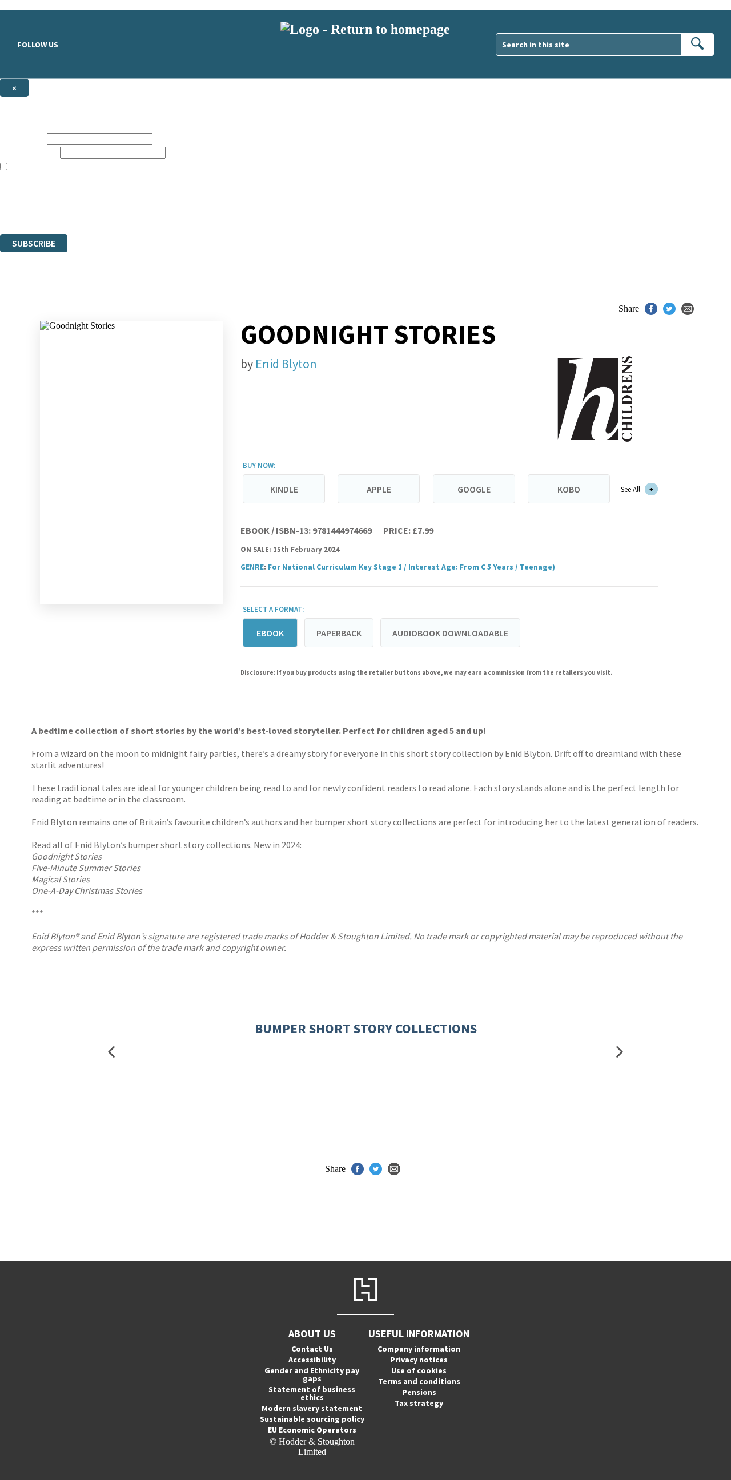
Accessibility (312, 1359)
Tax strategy (419, 1403)
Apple (379, 489)
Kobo (568, 489)
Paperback (339, 633)
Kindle (284, 489)
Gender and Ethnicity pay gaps (311, 1374)
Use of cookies (419, 1370)
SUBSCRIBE (33, 243)
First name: (22, 138)
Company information (418, 1349)
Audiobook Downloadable (450, 633)
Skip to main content (37, 5)
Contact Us (312, 1349)
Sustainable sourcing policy (312, 1419)
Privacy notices (419, 1359)
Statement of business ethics (311, 1393)
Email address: (29, 152)
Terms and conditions (419, 1381)
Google (474, 489)
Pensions (419, 1392)
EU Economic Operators (312, 1430)
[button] (111, 1052)
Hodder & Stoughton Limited (131, 198)
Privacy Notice (225, 208)
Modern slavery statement (312, 1408)
